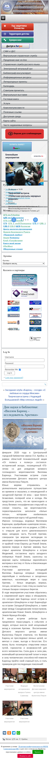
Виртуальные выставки (15, 95)
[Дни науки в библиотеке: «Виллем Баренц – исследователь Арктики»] (10, 682)
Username (9, 357)
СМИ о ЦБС (9, 51)
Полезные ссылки (12, 112)
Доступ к (13, 46)
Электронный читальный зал (17, 69)
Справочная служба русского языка (21, 64)
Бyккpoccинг (19, 40)
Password (9, 363)
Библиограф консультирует (17, 73)
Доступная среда (12, 116)
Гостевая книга (11, 99)
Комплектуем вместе (13, 108)
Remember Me (11, 369)
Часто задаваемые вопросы (17, 125)
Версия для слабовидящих (27, 133)
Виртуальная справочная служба (20, 56)
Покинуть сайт (25, 756)
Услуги (6, 103)
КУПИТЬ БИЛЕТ (17, 145)
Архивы (6, 260)
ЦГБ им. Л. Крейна (19, 739)
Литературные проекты (15, 82)
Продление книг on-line (15, 60)
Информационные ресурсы (17, 77)
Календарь (8, 86)
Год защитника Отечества (19, 27)
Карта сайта (9, 121)
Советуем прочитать (13, 90)
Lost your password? (14, 378)
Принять (38, 752)
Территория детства (19, 33)
